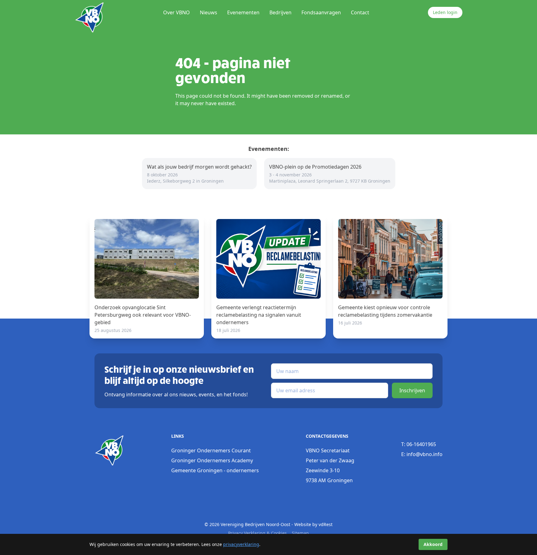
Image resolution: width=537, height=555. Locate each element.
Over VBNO (176, 12)
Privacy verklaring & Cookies (257, 533)
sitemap (300, 533)
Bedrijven (280, 12)
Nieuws (208, 12)
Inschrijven (412, 390)
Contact (360, 12)
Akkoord (433, 544)
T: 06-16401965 (418, 444)
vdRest (326, 524)
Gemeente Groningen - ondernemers (215, 470)
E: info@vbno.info (422, 454)
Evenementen (243, 12)
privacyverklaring (241, 544)
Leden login (445, 12)
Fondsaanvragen (321, 12)
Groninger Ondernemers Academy (212, 460)
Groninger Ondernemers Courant (211, 450)
